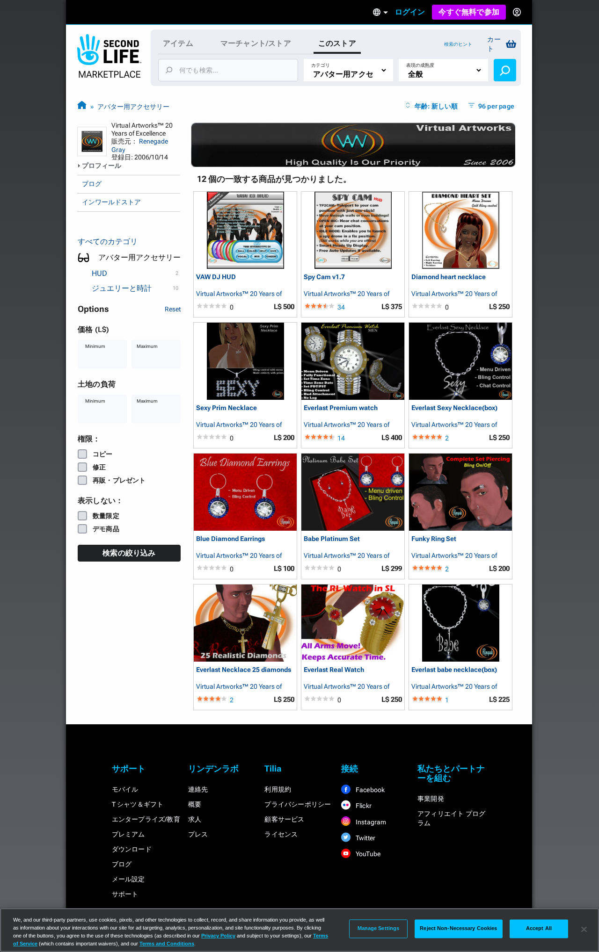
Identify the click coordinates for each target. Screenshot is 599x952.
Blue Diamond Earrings (230, 538)
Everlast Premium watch (341, 407)
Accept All (539, 928)
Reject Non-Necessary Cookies (458, 928)
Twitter (365, 838)
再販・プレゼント (119, 480)
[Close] (584, 929)
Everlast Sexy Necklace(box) (454, 407)
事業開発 (430, 798)
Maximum (147, 346)
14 (341, 438)
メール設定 (128, 879)
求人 (194, 819)
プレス (198, 834)
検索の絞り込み (128, 552)
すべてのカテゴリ (108, 241)
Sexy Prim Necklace (226, 407)
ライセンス (281, 834)
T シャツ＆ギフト (138, 804)
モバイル (125, 789)
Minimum (95, 346)
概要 (194, 804)
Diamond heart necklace (448, 277)
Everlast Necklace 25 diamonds (243, 669)
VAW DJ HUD (216, 277)
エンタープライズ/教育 (146, 819)
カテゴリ (320, 65)
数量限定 (106, 515)
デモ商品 (106, 529)
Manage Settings (379, 928)
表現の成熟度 (420, 65)
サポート (125, 894)
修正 (99, 467)
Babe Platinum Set (332, 538)
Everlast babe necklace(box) (454, 669)
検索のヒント (458, 44)
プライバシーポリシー (297, 804)
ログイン (410, 11)
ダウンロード (132, 849)
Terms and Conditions (166, 943)
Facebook (369, 789)
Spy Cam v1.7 (324, 277)
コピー (103, 454)
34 (341, 307)
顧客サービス (284, 819)
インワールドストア (111, 202)
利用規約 (277, 789)
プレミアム (128, 834)
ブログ (92, 184)
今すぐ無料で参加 (468, 11)
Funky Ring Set (433, 538)
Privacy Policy (218, 935)
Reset (173, 309)
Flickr (363, 805)
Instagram (370, 822)
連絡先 (198, 789)
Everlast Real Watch (334, 669)
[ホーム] (82, 106)
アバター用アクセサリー (133, 106)
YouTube (367, 854)
